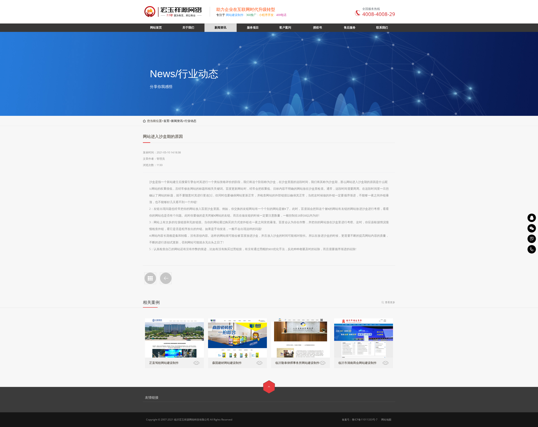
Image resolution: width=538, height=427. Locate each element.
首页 (166, 121)
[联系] (531, 239)
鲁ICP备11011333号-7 (364, 419)
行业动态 (190, 121)
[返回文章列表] (150, 278)
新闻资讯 (177, 121)
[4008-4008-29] (531, 249)
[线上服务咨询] (531, 218)
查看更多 (390, 302)
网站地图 (386, 419)
